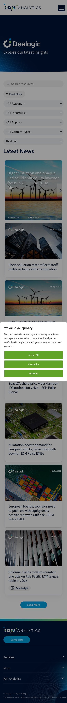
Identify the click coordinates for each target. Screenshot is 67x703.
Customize (33, 364)
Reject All (33, 373)
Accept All (34, 355)
